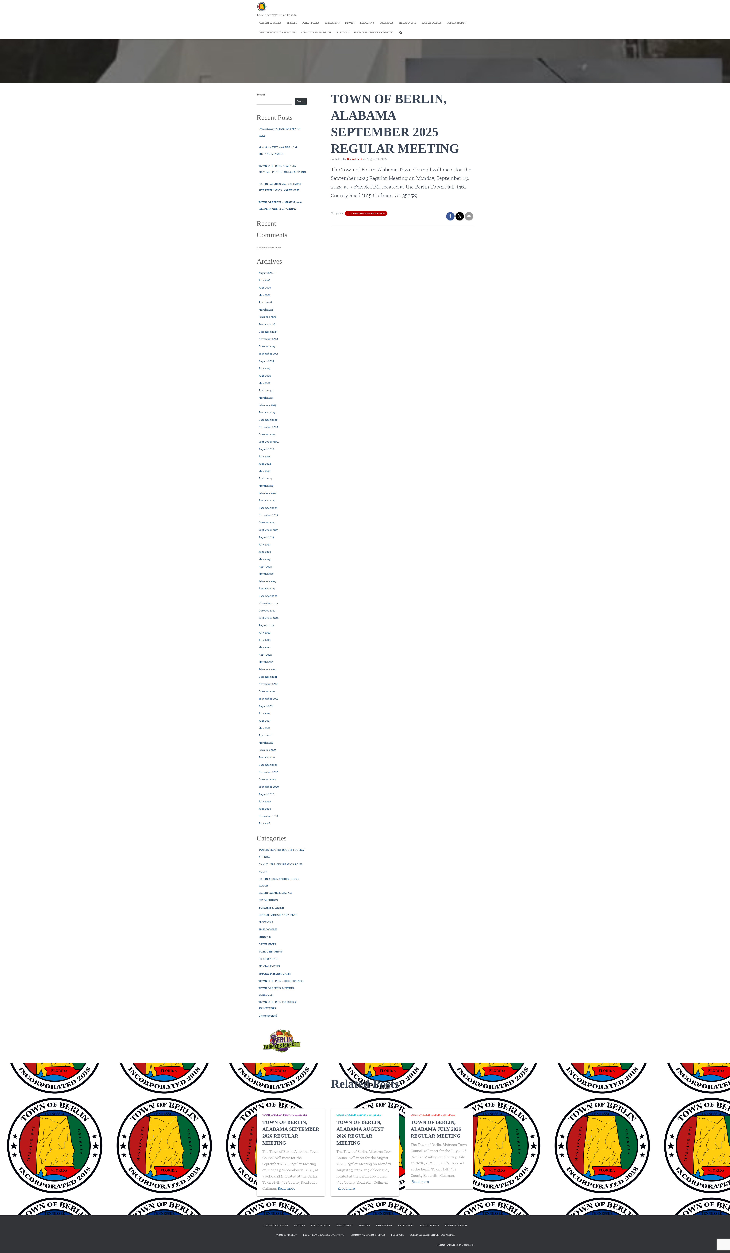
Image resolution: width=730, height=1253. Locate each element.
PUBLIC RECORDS (310, 22)
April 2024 (265, 478)
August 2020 (266, 794)
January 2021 (267, 757)
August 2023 (266, 537)
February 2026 (268, 317)
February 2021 (267, 750)
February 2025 (267, 405)
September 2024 (269, 442)
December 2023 (268, 508)
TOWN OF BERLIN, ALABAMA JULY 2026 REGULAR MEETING (436, 1129)
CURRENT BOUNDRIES (270, 22)
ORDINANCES (386, 22)
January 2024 (267, 500)
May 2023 (264, 559)
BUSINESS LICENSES (431, 22)
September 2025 (269, 353)
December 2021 (268, 676)
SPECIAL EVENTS (407, 22)
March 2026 (266, 309)
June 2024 (265, 463)
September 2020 (269, 786)
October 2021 (267, 691)
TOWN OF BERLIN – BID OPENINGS (281, 981)
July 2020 (265, 801)
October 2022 (267, 610)
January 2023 (267, 588)
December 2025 (268, 331)
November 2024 (268, 427)
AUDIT (263, 872)
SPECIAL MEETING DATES (275, 973)
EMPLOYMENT (332, 22)
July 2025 (264, 368)
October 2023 (267, 522)
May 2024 (265, 471)
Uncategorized (268, 1015)
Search (261, 94)
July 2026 (265, 280)
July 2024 (265, 456)
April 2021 (265, 735)
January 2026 (267, 324)
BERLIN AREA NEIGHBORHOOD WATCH (373, 32)
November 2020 (268, 772)
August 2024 (266, 449)
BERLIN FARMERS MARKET (275, 892)
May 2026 (265, 295)
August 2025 (266, 361)
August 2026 (266, 273)
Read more (286, 1188)
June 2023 (265, 551)
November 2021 (268, 684)
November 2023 (268, 515)
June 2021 (265, 720)
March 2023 (266, 574)
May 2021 (264, 728)
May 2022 (264, 647)
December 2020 (268, 764)
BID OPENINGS (268, 900)
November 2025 (268, 339)
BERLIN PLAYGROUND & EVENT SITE (277, 32)
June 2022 (265, 640)
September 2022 (269, 618)
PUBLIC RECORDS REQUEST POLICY (282, 849)
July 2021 (264, 713)
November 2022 (268, 603)
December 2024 (268, 419)
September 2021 (268, 698)
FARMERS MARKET (456, 22)
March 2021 (266, 742)
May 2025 (264, 383)
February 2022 (267, 669)
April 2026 (265, 302)
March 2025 (266, 397)
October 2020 (267, 779)
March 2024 (266, 485)
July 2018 (264, 823)
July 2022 (264, 632)
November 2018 (268, 816)
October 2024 (267, 434)
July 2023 (264, 544)
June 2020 (265, 808)
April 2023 (265, 566)
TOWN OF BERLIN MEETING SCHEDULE (366, 213)
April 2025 (265, 390)
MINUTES (350, 22)
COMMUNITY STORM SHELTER (316, 32)
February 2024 (268, 493)
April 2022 (265, 654)
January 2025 (267, 412)
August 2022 (266, 625)
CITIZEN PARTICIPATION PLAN (278, 915)
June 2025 (265, 375)
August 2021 (266, 706)
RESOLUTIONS (367, 22)
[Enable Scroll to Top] (722, 1245)
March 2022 (266, 662)
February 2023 (267, 581)
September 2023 (269, 530)
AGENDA (264, 857)
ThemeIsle (467, 1244)
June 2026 (265, 287)
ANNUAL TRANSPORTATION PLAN (280, 864)
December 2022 (268, 596)
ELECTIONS (342, 32)
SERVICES (292, 22)
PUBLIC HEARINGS (271, 951)
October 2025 (267, 346)
